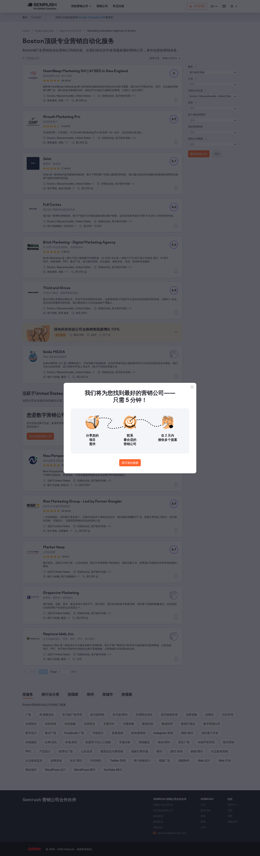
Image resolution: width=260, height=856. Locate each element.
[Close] (192, 387)
